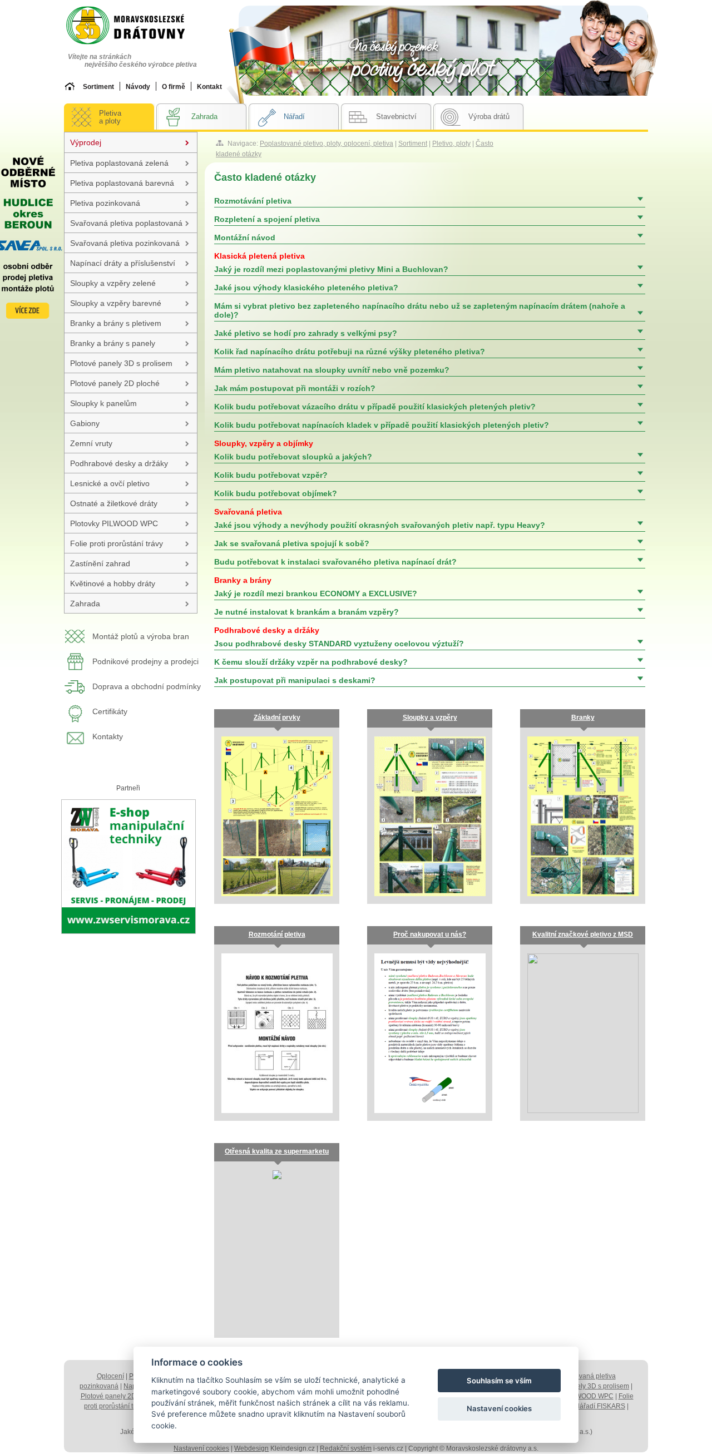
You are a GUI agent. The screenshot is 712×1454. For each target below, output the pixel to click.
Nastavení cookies (201, 1448)
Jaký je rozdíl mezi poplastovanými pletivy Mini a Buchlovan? (331, 262)
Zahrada (85, 603)
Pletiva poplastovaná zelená (119, 163)
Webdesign (251, 1448)
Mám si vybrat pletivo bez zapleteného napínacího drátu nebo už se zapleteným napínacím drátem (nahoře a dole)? (419, 310)
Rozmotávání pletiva (252, 200)
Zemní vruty (91, 443)
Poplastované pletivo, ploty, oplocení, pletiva (326, 143)
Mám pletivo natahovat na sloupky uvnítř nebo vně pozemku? (331, 369)
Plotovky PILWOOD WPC (114, 523)
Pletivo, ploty (451, 143)
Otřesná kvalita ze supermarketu (277, 1151)
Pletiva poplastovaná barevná (122, 183)
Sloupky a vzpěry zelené (113, 283)
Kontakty (107, 736)
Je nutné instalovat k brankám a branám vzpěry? (306, 611)
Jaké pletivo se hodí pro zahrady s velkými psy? (305, 333)
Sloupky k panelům (103, 403)
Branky (583, 717)
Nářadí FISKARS (600, 1406)
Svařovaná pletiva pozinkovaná (125, 243)
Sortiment (412, 143)
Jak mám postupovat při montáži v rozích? (294, 388)
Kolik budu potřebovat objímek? (275, 493)
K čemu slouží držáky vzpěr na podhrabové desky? (311, 661)
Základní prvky (277, 717)
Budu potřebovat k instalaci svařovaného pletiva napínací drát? (335, 561)
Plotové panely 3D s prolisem (121, 363)
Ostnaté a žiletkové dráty (113, 503)
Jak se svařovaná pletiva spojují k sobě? (291, 543)
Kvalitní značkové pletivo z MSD (582, 934)
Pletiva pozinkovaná (105, 203)
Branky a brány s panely (112, 343)
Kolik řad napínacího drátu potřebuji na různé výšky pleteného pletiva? (349, 351)
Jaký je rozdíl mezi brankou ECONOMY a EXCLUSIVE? (315, 587)
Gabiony (85, 423)
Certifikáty (109, 711)
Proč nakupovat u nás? (429, 934)
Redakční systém (346, 1448)
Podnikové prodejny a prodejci (145, 661)
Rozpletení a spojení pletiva (267, 219)
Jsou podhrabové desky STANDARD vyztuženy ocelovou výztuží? (339, 637)
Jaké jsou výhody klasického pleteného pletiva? (306, 287)
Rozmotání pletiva (277, 934)
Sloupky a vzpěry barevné (115, 303)
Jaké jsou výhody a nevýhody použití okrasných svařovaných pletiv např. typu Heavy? (379, 518)
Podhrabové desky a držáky (119, 463)
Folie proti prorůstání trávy (116, 543)
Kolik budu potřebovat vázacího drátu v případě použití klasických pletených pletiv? (375, 406)
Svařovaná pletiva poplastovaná (126, 223)
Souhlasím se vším (499, 1380)
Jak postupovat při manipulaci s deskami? (294, 680)
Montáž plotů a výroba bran (140, 636)
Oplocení (110, 1376)
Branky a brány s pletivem (115, 323)
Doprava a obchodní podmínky (146, 686)
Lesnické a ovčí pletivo (110, 483)
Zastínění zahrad (100, 563)
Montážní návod (244, 237)
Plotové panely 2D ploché (115, 383)
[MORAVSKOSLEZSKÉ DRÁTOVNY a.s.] (136, 26)
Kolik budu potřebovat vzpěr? (271, 475)
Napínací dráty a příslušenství (122, 263)
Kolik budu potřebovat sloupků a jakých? (293, 450)
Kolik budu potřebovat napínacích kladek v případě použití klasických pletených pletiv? (381, 425)
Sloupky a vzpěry (430, 717)
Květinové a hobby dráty (112, 583)
